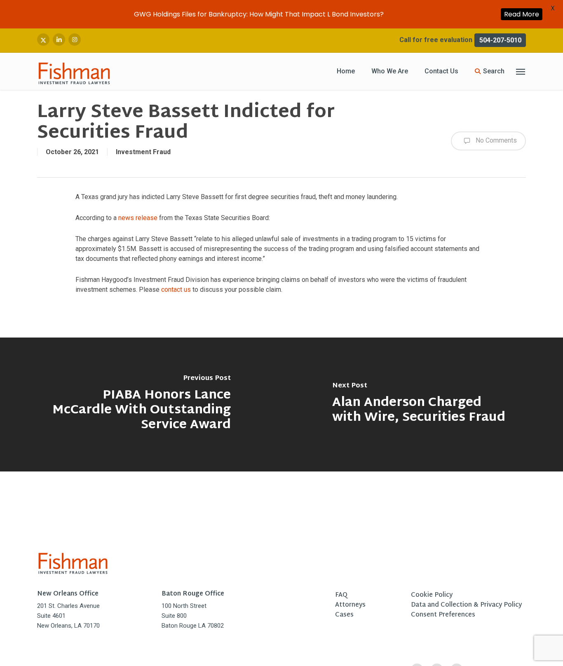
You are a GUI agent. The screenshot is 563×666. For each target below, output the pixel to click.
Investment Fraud (143, 152)
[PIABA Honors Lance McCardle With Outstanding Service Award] (141, 404)
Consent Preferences (443, 615)
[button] (520, 71)
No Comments (495, 140)
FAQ (341, 595)
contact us (176, 289)
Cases (344, 615)
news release (137, 218)
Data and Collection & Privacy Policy (466, 605)
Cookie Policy (432, 595)
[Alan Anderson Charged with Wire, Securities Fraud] (422, 404)
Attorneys (350, 605)
